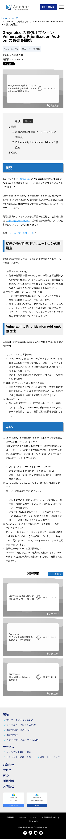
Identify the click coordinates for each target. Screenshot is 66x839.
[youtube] (41, 833)
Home (4, 18)
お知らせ (8, 764)
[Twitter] (30, 833)
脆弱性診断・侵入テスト (18, 729)
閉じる (28, 121)
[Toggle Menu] (61, 7)
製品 (6, 714)
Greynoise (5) (11, 49)
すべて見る (55, 573)
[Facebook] (25, 833)
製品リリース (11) (31, 49)
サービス (8, 746)
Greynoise (25, 179)
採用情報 (8, 780)
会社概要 (10, 817)
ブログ (14, 18)
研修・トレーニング (50, 757)
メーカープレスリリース (21, 233)
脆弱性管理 (12, 734)
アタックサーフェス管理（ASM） (23, 740)
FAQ (6, 775)
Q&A (14, 152)
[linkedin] (35, 833)
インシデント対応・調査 (18, 752)
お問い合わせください (18, 220)
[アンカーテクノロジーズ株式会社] (17, 7)
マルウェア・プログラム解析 (21, 724)
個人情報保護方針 (49, 817)
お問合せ (49, 7)
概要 (13, 126)
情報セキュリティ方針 (28, 817)
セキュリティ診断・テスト (19, 757)
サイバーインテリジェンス (19, 719)
